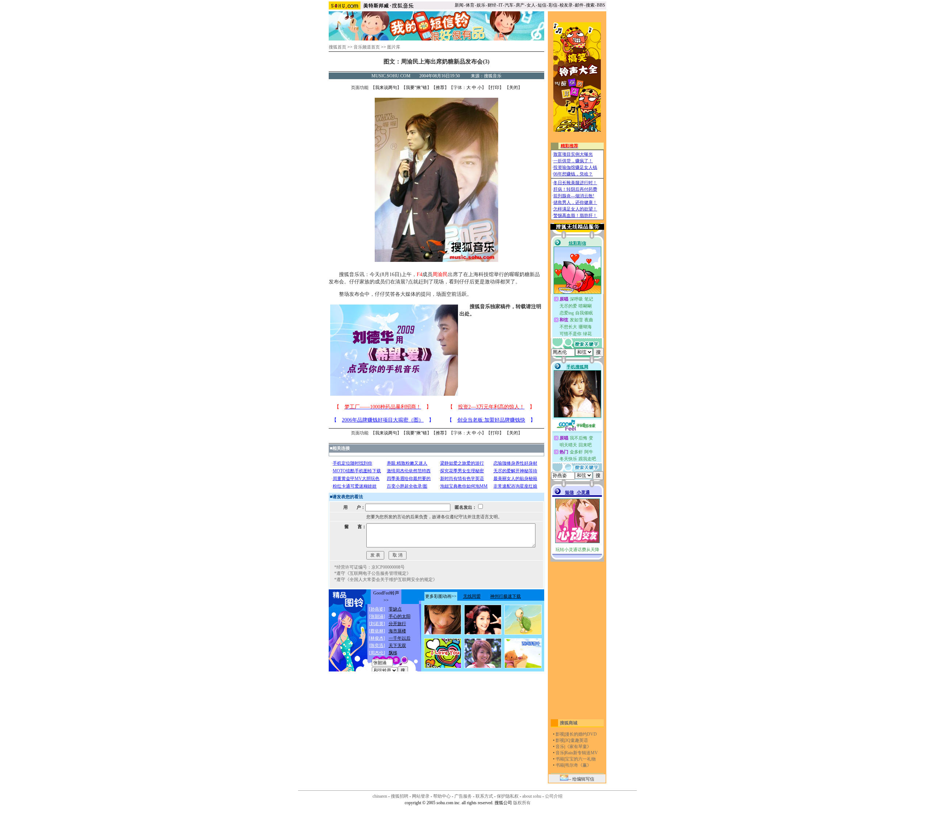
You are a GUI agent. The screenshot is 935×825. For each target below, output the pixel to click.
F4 (419, 274)
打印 (495, 87)
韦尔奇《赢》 (578, 765)
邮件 (579, 5)
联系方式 (484, 796)
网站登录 (421, 796)
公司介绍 (553, 796)
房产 (520, 5)
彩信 (553, 5)
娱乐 (481, 5)
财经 (492, 5)
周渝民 (440, 274)
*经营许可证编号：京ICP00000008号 (369, 567)
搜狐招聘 (399, 796)
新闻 (459, 5)
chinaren (380, 796)
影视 (560, 734)
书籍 (560, 759)
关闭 (513, 87)
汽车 (509, 5)
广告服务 (463, 796)
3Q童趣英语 (576, 740)
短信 (542, 5)
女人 (531, 5)
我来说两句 (386, 87)
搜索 (590, 5)
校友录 (566, 5)
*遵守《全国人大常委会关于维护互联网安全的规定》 (385, 579)
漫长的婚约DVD (581, 734)
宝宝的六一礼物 (580, 759)
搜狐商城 (568, 722)
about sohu (531, 796)
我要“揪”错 (416, 87)
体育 (470, 5)
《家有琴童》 (578, 746)
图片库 (393, 47)
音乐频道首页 (367, 47)
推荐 (440, 87)
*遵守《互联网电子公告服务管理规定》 (372, 573)
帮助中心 (442, 796)
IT (501, 5)
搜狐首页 (337, 47)
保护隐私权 (508, 796)
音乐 (560, 746)
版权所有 (522, 802)
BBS (601, 5)
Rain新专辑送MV (581, 752)
